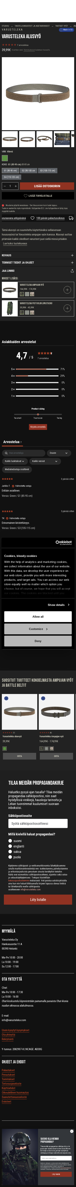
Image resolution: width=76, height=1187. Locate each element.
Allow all (38, 616)
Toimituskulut (29, 50)
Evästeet (6, 1101)
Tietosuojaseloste (11, 1083)
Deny (38, 641)
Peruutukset (8, 1074)
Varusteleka (12, 29)
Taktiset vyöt (61, 26)
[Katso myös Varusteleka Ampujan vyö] (10, 290)
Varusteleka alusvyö (12, 736)
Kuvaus (6, 255)
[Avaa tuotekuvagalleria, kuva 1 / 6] (10, 139)
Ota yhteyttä (8, 1034)
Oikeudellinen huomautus (15, 1092)
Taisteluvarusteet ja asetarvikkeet (32, 26)
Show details (56, 604)
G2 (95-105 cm (28, 170)
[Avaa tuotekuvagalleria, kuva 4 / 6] (62, 139)
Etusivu (5, 26)
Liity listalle (38, 899)
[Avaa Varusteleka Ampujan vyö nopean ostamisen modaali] (67, 290)
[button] (38, 369)
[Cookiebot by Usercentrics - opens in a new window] (55, 542)
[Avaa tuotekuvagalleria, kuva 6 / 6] (38, 93)
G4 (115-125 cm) (11, 177)
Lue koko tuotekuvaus (15, 243)
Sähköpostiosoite (20, 816)
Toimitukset (8, 1079)
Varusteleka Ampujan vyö (32, 284)
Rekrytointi (7, 1039)
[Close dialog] (71, 1131)
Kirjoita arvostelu (38, 427)
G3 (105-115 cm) (47, 170)
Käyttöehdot (8, 1088)
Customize (36, 628)
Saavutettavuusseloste (14, 1097)
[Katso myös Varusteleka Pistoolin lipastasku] (10, 308)
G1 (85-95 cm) (10, 170)
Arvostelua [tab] (12, 442)
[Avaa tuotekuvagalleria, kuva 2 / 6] (27, 139)
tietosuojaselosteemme (66, 1167)
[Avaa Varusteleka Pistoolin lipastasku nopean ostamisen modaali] (67, 308)
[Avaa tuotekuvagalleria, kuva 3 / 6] (44, 139)
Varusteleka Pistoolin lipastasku (36, 303)
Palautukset (8, 1070)
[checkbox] (17, 469)
